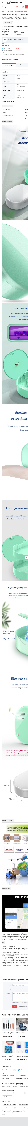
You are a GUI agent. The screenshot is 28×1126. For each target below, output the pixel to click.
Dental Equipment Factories (9, 1104)
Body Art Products (19, 1093)
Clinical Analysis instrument (8, 1075)
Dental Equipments (20, 1075)
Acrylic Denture (6, 1111)
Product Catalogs (23, 1069)
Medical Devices (5, 1078)
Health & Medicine (9, 11)
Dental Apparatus (7, 1093)
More (3, 1114)
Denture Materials (21, 1108)
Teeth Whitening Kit (7, 1096)
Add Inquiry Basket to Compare (10, 59)
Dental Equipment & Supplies (21, 11)
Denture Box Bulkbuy (18, 1111)
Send (15, 1006)
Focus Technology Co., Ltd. (19, 1120)
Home (3, 11)
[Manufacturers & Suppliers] (14, 2)
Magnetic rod (5, 1073)
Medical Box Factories (8, 1108)
